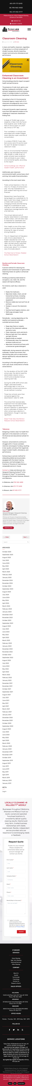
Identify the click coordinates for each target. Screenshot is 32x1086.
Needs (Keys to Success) (14, 900)
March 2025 (6, 572)
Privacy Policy (20, 926)
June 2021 (5, 700)
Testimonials (16, 977)
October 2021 (6, 689)
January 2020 (7, 749)
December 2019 (7, 752)
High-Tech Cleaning (16, 960)
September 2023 (7, 623)
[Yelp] (22, 1030)
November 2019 (7, 755)
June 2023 (5, 632)
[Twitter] (14, 1030)
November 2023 (7, 617)
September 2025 (7, 554)
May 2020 (5, 737)
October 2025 (6, 552)
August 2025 (6, 557)
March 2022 (6, 674)
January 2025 (6, 577)
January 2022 (7, 680)
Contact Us (16, 981)
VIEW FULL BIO (8, 527)
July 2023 (5, 629)
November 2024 (7, 583)
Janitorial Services (16, 962)
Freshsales (18, 937)
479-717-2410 (17, 486)
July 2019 (5, 766)
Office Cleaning (16, 964)
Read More (21, 1083)
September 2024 (7, 589)
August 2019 (6, 763)
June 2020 (5, 735)
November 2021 (7, 686)
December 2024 (7, 580)
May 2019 (5, 772)
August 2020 (6, 729)
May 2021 (5, 703)
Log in (4, 791)
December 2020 (7, 717)
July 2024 (5, 594)
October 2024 (6, 586)
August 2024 (6, 592)
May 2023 (5, 634)
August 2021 (6, 695)
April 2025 (5, 569)
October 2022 (6, 654)
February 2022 (7, 677)
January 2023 (6, 646)
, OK (9, 1044)
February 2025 (7, 574)
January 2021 (6, 715)
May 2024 (5, 600)
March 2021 (6, 709)
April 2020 (5, 740)
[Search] (28, 542)
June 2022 (5, 666)
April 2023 (5, 637)
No (15, 1083)
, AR (16, 1047)
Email (8, 884)
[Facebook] (9, 1030)
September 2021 (7, 692)
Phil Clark (17, 42)
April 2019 (5, 775)
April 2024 (5, 603)
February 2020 (7, 746)
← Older (6, 537)
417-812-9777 (16, 490)
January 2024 (7, 612)
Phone (8, 892)
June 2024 (5, 597)
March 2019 (6, 777)
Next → (26, 537)
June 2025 (5, 563)
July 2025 (5, 560)
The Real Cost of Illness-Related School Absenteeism (15, 254)
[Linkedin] (18, 1030)
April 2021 (5, 706)
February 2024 (7, 609)
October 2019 (6, 757)
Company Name (11, 876)
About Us (16, 973)
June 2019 (5, 769)
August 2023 (6, 626)
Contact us (6, 470)
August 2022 (6, 660)
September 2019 (7, 760)
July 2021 (5, 697)
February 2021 (7, 712)
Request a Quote (16, 983)
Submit (21, 931)
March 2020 (6, 743)
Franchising (16, 979)
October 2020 (6, 723)
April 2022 (5, 672)
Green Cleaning (16, 958)
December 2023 (7, 614)
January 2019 (6, 783)
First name (10, 859)
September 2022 (7, 657)
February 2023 (7, 643)
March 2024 (6, 606)
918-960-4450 (18, 482)
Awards (16, 975)
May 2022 (5, 669)
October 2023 (6, 620)
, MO (14, 1059)
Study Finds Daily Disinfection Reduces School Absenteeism (14, 420)
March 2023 (6, 640)
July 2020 (5, 732)
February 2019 (7, 780)
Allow (10, 1083)
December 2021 (7, 683)
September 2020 (7, 726)
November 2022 (7, 652)
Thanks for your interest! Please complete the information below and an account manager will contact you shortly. (16, 850)
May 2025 (5, 566)
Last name (10, 868)
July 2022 (5, 663)
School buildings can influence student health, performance (14, 166)
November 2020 (7, 720)
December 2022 (7, 649)
